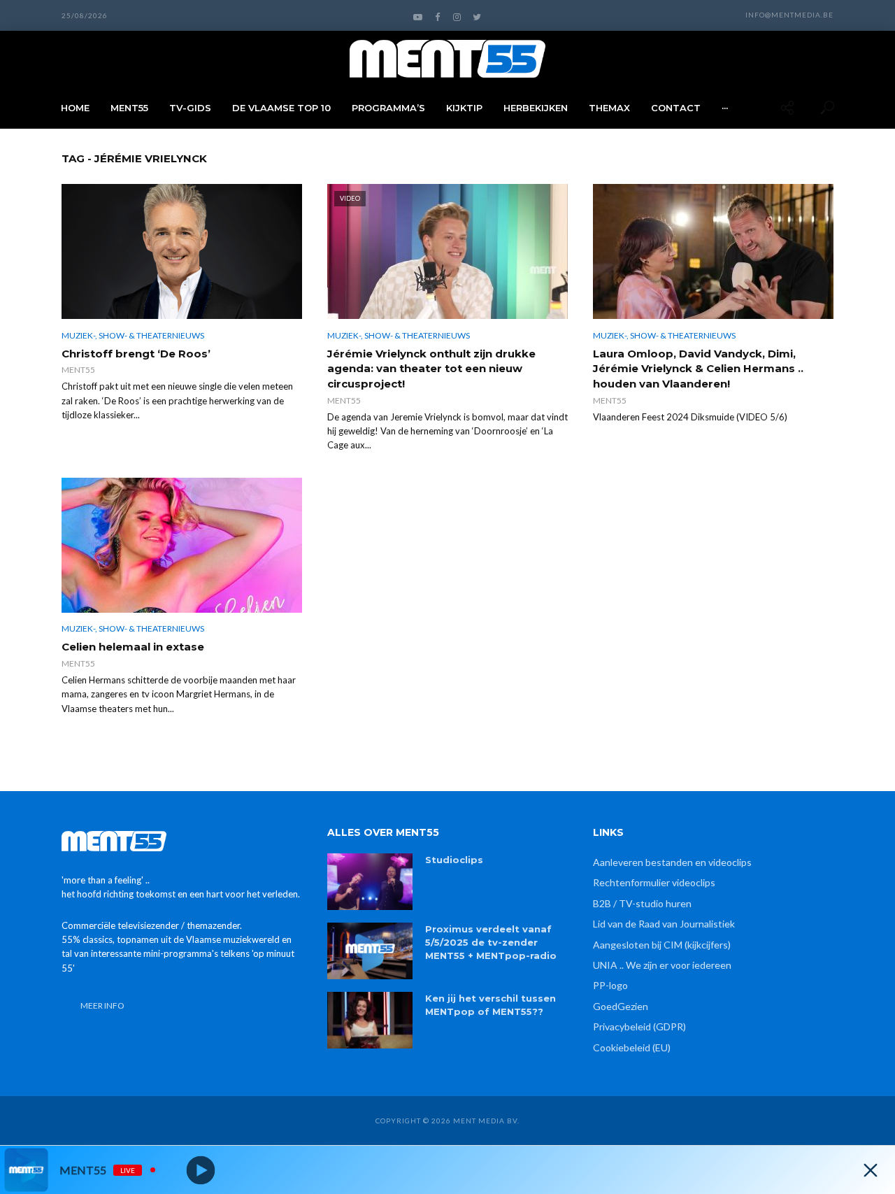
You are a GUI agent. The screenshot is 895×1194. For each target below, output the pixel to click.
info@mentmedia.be (789, 14)
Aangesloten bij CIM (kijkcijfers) (662, 945)
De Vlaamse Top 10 (281, 107)
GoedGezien (620, 1006)
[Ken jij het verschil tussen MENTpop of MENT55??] (370, 1020)
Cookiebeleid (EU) (632, 1047)
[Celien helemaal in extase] (182, 545)
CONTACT (676, 107)
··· (725, 107)
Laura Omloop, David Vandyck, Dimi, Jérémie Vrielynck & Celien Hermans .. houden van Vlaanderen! (698, 368)
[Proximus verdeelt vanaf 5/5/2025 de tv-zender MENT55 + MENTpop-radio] (370, 951)
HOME (75, 107)
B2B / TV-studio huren (642, 903)
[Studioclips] (370, 881)
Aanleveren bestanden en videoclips (672, 862)
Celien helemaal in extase (133, 646)
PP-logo (610, 985)
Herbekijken (535, 107)
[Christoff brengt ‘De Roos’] (182, 251)
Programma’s (388, 107)
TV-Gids (190, 107)
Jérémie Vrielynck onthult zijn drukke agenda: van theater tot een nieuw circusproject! (431, 368)
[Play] (201, 1170)
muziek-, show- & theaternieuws (133, 335)
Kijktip (464, 107)
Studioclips (454, 859)
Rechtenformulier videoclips (654, 882)
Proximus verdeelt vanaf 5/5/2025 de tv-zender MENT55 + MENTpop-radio (491, 942)
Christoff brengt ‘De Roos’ (136, 353)
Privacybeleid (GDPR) (639, 1026)
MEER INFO (102, 1005)
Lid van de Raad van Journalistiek (664, 924)
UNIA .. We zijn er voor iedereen (662, 965)
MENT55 (129, 107)
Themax (609, 107)
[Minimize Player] (870, 1170)
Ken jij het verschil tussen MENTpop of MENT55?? (490, 1005)
